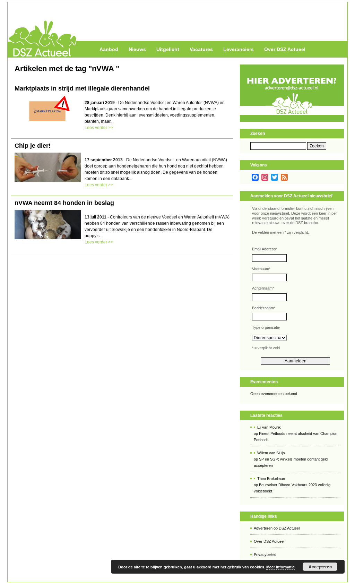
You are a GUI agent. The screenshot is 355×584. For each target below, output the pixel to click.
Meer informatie (280, 566)
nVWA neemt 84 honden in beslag (64, 202)
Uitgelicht (167, 49)
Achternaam (263, 288)
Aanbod (108, 49)
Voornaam (261, 269)
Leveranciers (238, 49)
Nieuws (137, 49)
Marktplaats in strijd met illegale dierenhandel (82, 88)
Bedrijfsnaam (263, 308)
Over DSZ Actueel (284, 49)
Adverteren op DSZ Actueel (277, 528)
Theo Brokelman (271, 478)
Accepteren (320, 567)
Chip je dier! (33, 145)
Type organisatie (266, 327)
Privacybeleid (265, 554)
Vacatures (201, 49)
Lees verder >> (99, 127)
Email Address (264, 249)
